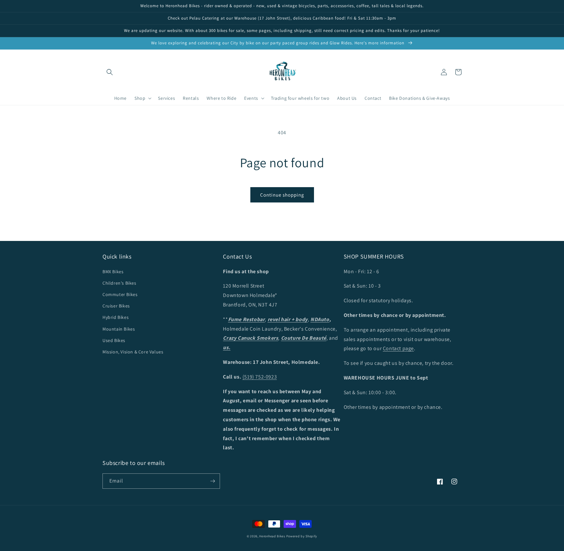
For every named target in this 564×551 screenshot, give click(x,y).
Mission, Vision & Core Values (132, 352)
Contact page (398, 348)
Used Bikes (113, 340)
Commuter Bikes (119, 294)
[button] (109, 72)
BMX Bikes (112, 272)
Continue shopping (282, 195)
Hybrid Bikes (115, 317)
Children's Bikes (119, 283)
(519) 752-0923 (260, 376)
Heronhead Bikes (272, 536)
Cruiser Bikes (116, 306)
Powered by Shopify (302, 536)
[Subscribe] (212, 481)
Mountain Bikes (118, 329)
